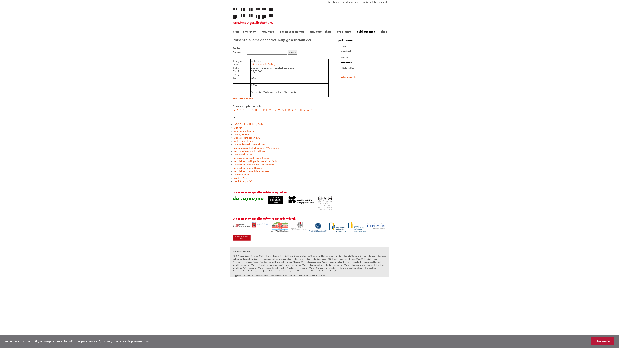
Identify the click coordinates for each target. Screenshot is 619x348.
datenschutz (352, 2)
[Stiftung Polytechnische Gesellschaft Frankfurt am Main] (357, 227)
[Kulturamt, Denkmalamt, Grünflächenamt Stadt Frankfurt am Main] (242, 225)
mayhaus (268, 31)
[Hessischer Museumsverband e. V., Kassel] (299, 226)
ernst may (249, 31)
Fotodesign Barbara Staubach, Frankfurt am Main (283, 258)
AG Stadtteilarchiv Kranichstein (249, 144)
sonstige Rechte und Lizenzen (283, 275)
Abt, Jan (238, 127)
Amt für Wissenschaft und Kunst (249, 151)
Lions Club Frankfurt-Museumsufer (344, 261)
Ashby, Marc (240, 178)
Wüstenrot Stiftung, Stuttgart (330, 270)
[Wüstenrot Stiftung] (242, 238)
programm (344, 31)
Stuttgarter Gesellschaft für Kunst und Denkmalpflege (339, 267)
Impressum (338, 2)
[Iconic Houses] (275, 200)
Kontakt (364, 2)
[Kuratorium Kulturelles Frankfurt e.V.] (337, 227)
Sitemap (322, 275)
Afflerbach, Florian (243, 141)
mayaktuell (346, 51)
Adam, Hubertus (242, 134)
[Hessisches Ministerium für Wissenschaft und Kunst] (261, 225)
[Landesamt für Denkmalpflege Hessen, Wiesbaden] (280, 227)
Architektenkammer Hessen (248, 167)
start (236, 31)
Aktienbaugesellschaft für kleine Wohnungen (256, 148)
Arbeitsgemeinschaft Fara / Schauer (252, 158)
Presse (343, 46)
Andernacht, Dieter (243, 154)
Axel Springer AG (243, 181)
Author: (237, 52)
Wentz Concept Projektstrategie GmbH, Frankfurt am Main (290, 270)
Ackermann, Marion (244, 131)
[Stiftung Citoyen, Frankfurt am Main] (376, 225)
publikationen (366, 31)
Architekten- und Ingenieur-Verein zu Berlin (255, 161)
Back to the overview (243, 98)
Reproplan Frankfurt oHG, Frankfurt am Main (329, 264)
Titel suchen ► (347, 77)
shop (384, 31)
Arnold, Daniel (241, 174)
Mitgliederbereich (379, 2)
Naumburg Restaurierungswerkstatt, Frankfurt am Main (283, 264)
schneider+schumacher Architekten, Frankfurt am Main (290, 267)
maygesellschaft (320, 31)
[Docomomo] (249, 198)
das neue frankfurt (292, 31)
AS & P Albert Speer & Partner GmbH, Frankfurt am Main (257, 255)
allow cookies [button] (603, 341)
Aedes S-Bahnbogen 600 (247, 137)
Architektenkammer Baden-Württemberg (254, 164)
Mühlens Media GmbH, (263, 64)
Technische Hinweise (307, 275)
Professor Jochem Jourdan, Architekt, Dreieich (264, 261)
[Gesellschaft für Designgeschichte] (301, 200)
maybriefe (345, 57)
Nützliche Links (347, 68)
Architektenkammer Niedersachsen (252, 171)
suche (328, 2)
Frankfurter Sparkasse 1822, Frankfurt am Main (327, 258)
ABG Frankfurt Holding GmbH (249, 124)
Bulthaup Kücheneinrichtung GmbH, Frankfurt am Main (309, 255)
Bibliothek (346, 62)
